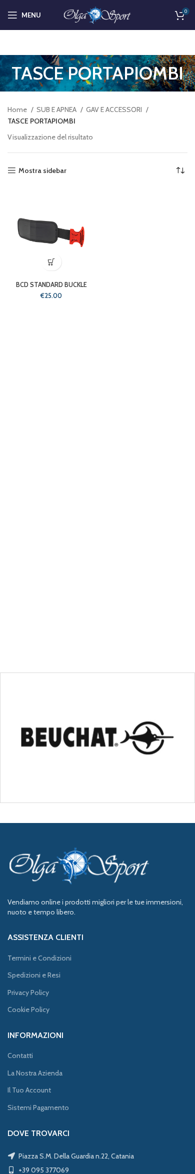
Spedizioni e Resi (34, 975)
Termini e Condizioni (40, 958)
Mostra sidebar (42, 170)
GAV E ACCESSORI (115, 109)
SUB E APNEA (57, 109)
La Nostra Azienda (35, 1073)
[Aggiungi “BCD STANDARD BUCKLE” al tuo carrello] (51, 261)
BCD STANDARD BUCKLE (51, 284)
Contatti (20, 1055)
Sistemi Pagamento (38, 1107)
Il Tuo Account (29, 1090)
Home (18, 109)
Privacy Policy (28, 992)
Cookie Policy (29, 1009)
